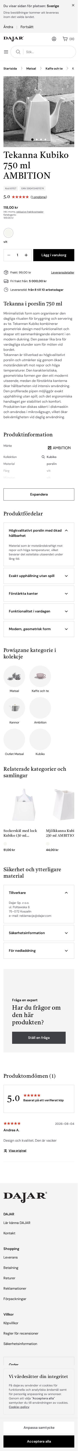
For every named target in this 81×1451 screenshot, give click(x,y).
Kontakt (9, 1233)
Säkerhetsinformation (20, 1343)
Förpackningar (14, 1299)
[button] (39, 533)
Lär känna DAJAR (16, 1223)
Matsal (31, 68)
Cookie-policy (19, 1407)
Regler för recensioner (20, 1333)
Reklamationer (14, 1288)
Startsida (10, 68)
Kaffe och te (54, 68)
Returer (9, 1278)
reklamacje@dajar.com (35, 916)
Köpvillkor (10, 1323)
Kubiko (51, 457)
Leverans (10, 1257)
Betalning (10, 1267)
